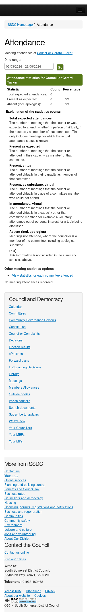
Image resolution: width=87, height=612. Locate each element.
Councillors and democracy (23, 498)
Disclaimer (33, 591)
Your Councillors (20, 427)
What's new (17, 421)
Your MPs (16, 441)
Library (14, 374)
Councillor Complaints (24, 333)
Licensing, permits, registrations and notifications (38, 507)
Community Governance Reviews (32, 320)
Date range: (12, 59)
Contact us (12, 471)
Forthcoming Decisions (25, 367)
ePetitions (16, 353)
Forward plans (19, 360)
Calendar (15, 306)
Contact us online (16, 552)
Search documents (22, 407)
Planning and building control (24, 484)
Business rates (14, 493)
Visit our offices (15, 559)
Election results (19, 347)
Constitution (17, 326)
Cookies (40, 595)
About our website (17, 595)
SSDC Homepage (20, 24)
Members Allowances (24, 387)
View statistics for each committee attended (42, 275)
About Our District (16, 538)
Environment (13, 525)
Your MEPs (17, 434)
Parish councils (19, 400)
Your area (11, 475)
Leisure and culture (18, 529)
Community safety (17, 520)
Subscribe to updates (24, 414)
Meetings (15, 380)
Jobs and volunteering (20, 534)
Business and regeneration (23, 511)
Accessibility (12, 591)
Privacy (50, 591)
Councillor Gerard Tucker (54, 53)
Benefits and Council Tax (21, 489)
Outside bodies (19, 394)
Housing (10, 502)
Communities (13, 516)
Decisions (16, 340)
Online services (15, 480)
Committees (17, 313)
